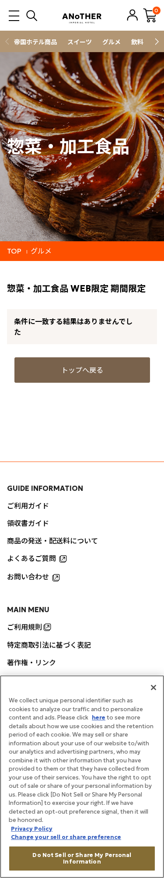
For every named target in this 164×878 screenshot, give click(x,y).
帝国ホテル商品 (35, 42)
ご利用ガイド (28, 505)
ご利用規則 (24, 627)
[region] (82, 776)
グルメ (111, 42)
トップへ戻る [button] (82, 370)
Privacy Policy (31, 828)
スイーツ (79, 42)
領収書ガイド (28, 523)
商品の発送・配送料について (52, 540)
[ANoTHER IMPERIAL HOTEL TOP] (81, 15)
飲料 (137, 42)
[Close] (153, 687)
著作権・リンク (31, 662)
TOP (14, 251)
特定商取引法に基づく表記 (49, 645)
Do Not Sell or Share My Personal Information (81, 858)
